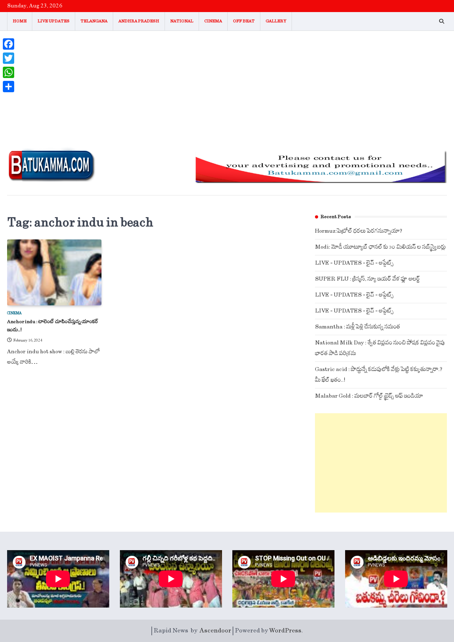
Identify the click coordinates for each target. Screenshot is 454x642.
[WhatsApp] (8, 72)
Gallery (276, 21)
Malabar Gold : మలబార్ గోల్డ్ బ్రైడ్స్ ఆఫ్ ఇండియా (369, 396)
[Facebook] (8, 44)
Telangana (94, 21)
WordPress (285, 630)
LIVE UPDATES (54, 21)
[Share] (8, 86)
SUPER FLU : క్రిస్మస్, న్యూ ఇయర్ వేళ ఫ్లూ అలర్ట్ (367, 279)
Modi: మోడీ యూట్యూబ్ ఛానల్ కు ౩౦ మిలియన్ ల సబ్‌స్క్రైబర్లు (380, 247)
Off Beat (244, 21)
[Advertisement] (227, 84)
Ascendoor (215, 630)
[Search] (441, 21)
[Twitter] (8, 58)
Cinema (213, 21)
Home (20, 21)
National (181, 21)
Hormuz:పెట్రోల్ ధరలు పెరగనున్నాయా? (358, 231)
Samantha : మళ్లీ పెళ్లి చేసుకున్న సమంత (357, 327)
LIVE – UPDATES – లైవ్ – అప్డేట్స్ (354, 263)
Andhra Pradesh (138, 21)
